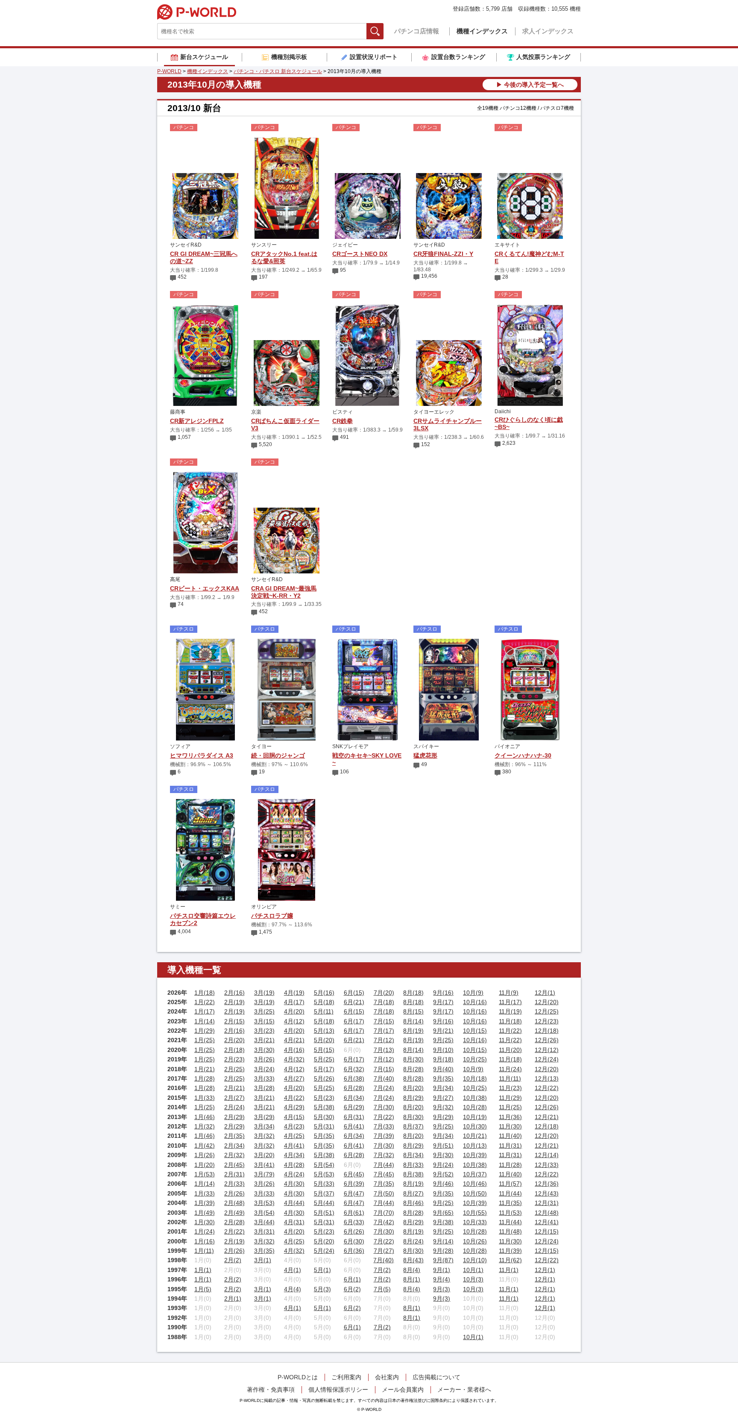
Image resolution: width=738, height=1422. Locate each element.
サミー (177, 907)
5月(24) (324, 1250)
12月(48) (547, 1212)
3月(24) (264, 1069)
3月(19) (264, 992)
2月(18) (234, 1049)
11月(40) (510, 1135)
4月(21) (294, 1040)
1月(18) (204, 992)
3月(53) (264, 1202)
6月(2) (352, 1289)
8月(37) (413, 1126)
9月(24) (443, 1164)
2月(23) (234, 1059)
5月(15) (324, 1049)
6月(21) (354, 1002)
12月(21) (547, 1117)
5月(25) (324, 1059)
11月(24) (510, 1069)
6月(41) (354, 1126)
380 (506, 772)
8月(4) (411, 1269)
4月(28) (294, 1164)
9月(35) (443, 1078)
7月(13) (384, 1049)
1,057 (184, 437)
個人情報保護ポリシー (338, 1389)
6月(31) (354, 1117)
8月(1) (411, 1279)
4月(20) (294, 1011)
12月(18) (547, 1030)
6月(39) (354, 1183)
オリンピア (264, 907)
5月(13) (324, 1030)
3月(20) (264, 1155)
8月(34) (413, 1155)
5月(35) (324, 1135)
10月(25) (475, 1059)
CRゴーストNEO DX (359, 253)
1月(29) (204, 1030)
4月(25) (294, 1135)
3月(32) (264, 1135)
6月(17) (354, 1021)
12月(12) (547, 1049)
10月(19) (475, 1117)
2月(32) (234, 1155)
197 (263, 277)
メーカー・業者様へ (464, 1389)
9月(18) (443, 1059)
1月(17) (204, 1011)
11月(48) (510, 1231)
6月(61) (354, 1212)
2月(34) (234, 1145)
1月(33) (204, 1097)
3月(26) (264, 1059)
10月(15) (475, 1030)
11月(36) (510, 1117)
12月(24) (547, 1059)
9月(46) (443, 1183)
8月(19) (413, 1030)
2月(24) (234, 1107)
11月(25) (510, 1107)
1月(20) (204, 1164)
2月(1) (232, 1298)
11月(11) (510, 1078)
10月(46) (475, 1183)
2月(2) (232, 1260)
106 (344, 772)
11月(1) (508, 1269)
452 (182, 277)
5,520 (265, 444)
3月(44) (264, 1222)
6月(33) (354, 1222)
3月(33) (264, 1078)
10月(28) (475, 1107)
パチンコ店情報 (416, 31)
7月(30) (384, 1107)
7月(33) (384, 1126)
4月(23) (294, 1126)
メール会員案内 (403, 1389)
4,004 (184, 931)
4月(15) (294, 1117)
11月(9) (508, 992)
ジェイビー (345, 245)
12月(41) (547, 1222)
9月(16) (443, 992)
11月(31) (510, 1145)
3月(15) (264, 1021)
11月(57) (510, 1183)
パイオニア (507, 746)
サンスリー (264, 245)
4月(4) (292, 1289)
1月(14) (204, 1021)
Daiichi (503, 411)
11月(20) (510, 1049)
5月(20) (324, 1040)
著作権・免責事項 (271, 1389)
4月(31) (294, 1222)
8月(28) (413, 1069)
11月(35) (510, 1202)
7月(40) (384, 1078)
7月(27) (384, 1250)
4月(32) (294, 1059)
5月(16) (324, 992)
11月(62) (510, 1260)
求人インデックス (548, 31)
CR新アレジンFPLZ (197, 420)
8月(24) (413, 1241)
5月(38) (324, 1107)
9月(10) (443, 1049)
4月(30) (294, 1183)
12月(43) (547, 1193)
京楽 (256, 412)
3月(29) (264, 1117)
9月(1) (441, 1269)
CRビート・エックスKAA (204, 588)
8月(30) (413, 1059)
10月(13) (475, 1145)
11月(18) (510, 1021)
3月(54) (264, 1212)
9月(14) (443, 1241)
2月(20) (234, 1040)
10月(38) (475, 1097)
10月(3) (473, 1279)
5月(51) (324, 1212)
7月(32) (384, 1155)
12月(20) (547, 1002)
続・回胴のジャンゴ (278, 755)
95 (343, 270)
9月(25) (443, 1040)
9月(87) (443, 1260)
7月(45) (384, 1174)
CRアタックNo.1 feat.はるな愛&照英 (284, 257)
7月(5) (382, 1289)
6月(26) (354, 1231)
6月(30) (354, 1241)
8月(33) (413, 1164)
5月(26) (324, 1078)
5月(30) (324, 1117)
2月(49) (234, 1212)
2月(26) (234, 1193)
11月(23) (510, 1087)
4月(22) (294, 1097)
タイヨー (261, 746)
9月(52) (443, 1174)
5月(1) (322, 1269)
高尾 (175, 579)
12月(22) (547, 1087)
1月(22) (204, 1002)
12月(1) (545, 992)
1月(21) (204, 1069)
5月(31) (324, 1126)
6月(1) (352, 1279)
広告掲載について (436, 1377)
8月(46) (413, 1202)
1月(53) (204, 1174)
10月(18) (475, 1078)
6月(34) (354, 1097)
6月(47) (354, 1193)
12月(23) (547, 1021)
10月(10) (475, 1260)
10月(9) (473, 992)
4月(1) (292, 1269)
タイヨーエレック (433, 412)
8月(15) (413, 1011)
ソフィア (180, 746)
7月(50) (384, 1193)
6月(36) (354, 1250)
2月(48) (234, 1202)
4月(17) (294, 1002)
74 (181, 604)
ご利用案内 (346, 1377)
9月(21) (443, 1030)
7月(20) (384, 992)
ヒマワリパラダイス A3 (201, 755)
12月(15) (547, 1231)
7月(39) (384, 1135)
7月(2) (382, 1269)
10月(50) (475, 1193)
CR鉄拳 (342, 420)
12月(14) (547, 1155)
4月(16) (294, 1049)
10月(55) (475, 1212)
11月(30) (510, 1126)
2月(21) (234, 1087)
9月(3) (441, 1289)
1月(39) (204, 1202)
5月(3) (322, 1289)
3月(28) (264, 1087)
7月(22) (384, 1117)
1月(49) (204, 1212)
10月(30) (475, 1126)
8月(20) (413, 1087)
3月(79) (264, 1174)
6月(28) (354, 1087)
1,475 (265, 932)
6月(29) (354, 1107)
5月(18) (324, 1002)
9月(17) (443, 1002)
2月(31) (234, 1174)
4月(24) (294, 1174)
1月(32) (204, 1126)
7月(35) (384, 1183)
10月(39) (475, 1155)
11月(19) (510, 1011)
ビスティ (342, 412)
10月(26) (475, 1241)
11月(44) (510, 1193)
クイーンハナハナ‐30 (523, 755)
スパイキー (426, 746)
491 (344, 437)
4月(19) (294, 992)
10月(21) (475, 1135)
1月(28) (204, 1078)
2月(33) (234, 1183)
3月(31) (264, 1231)
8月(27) (413, 1193)
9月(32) (443, 1107)
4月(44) (294, 1202)
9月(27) (443, 1097)
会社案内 (387, 1377)
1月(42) (204, 1145)
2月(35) (234, 1135)
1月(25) (204, 1040)
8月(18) (413, 992)
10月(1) (473, 1269)
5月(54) (324, 1164)
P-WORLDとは (298, 1377)
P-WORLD (196, 12)
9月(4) (441, 1279)
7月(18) (384, 1002)
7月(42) (384, 1222)
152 (425, 444)
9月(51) (443, 1145)
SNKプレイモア (350, 746)
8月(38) (413, 1174)
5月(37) (324, 1193)
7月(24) (384, 1087)
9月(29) (443, 1117)
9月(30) (443, 1155)
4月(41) (294, 1145)
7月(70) (384, 1212)
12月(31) (547, 1202)
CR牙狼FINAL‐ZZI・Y (443, 253)
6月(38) (354, 1078)
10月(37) (475, 1174)
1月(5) (202, 1289)
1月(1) (202, 1269)
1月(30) (204, 1222)
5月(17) (324, 1069)
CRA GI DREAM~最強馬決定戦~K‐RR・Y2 (283, 592)
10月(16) (475, 1002)
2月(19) (234, 1002)
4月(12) (294, 1021)
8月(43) (413, 1260)
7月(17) (384, 1030)
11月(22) (510, 1030)
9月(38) (443, 1222)
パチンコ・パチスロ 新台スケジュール (278, 71)
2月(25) (234, 1069)
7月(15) (384, 1021)
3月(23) (264, 1030)
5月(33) (324, 1183)
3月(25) (264, 1011)
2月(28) (234, 1222)
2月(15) (234, 1021)
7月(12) (384, 1040)
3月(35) (264, 1250)
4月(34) (294, 1155)
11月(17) (510, 1002)
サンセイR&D (186, 245)
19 (262, 772)
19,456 (429, 276)
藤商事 (177, 412)
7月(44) (384, 1164)
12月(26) (547, 1040)
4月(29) (294, 1107)
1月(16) (204, 1241)
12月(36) (547, 1183)
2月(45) (234, 1164)
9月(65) (443, 1212)
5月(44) (324, 1202)
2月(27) (234, 1097)
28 (505, 277)
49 (424, 764)
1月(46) (204, 1117)
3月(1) (262, 1260)
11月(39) (510, 1250)
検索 (383, 31)
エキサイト (507, 245)
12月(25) (547, 1011)
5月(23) (324, 1097)
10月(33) (475, 1222)
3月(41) (264, 1164)
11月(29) (510, 1097)
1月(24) (204, 1231)
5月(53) (324, 1174)
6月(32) (354, 1069)
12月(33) (547, 1164)
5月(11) (324, 1011)
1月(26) (204, 1155)
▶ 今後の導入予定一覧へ (530, 84)
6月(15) (354, 992)
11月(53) (510, 1212)
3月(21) (264, 1040)
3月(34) (264, 1126)
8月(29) (413, 1097)
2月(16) (234, 992)
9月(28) (443, 1250)
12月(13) (547, 1078)
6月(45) (354, 1174)
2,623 (508, 443)
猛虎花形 (425, 755)
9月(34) (443, 1087)
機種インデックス (482, 31)
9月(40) (443, 1069)
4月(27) (294, 1078)
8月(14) (413, 1021)
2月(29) (234, 1117)
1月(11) (204, 1250)
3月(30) (264, 1049)
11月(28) (510, 1164)
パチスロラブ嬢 (272, 915)
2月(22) (234, 1231)
